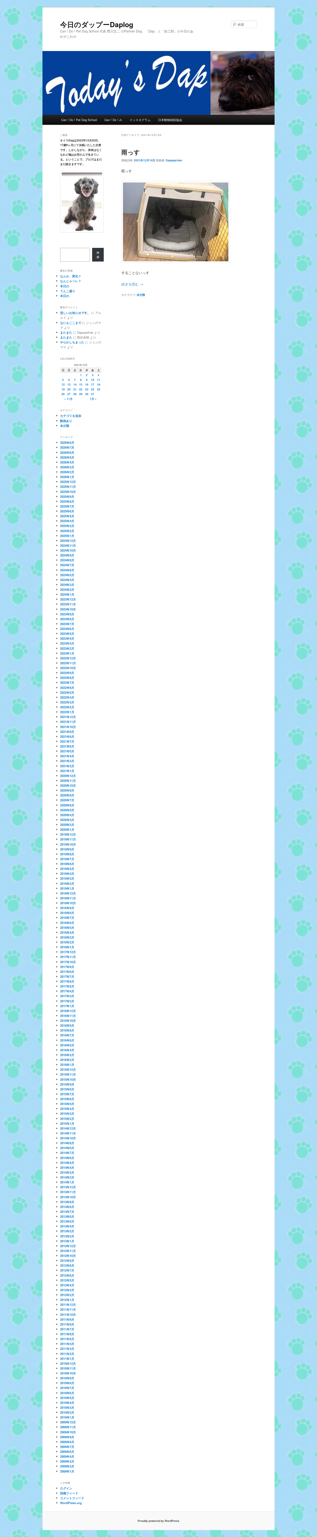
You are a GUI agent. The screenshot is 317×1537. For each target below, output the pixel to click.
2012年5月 (67, 1280)
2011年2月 (67, 1354)
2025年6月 (67, 511)
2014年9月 (67, 1143)
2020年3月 (67, 820)
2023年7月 (67, 624)
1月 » (93, 399)
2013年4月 (67, 1226)
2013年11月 (68, 1192)
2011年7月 (67, 1329)
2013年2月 (67, 1236)
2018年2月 (67, 942)
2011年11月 (68, 1309)
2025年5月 (67, 516)
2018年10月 (68, 903)
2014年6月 (67, 1158)
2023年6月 (67, 628)
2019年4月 (67, 873)
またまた (66, 332)
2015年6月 (67, 1099)
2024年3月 (67, 584)
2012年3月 (67, 1290)
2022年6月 (67, 687)
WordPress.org (71, 1503)
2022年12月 (68, 658)
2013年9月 (67, 1202)
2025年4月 (67, 521)
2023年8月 (67, 619)
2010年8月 (67, 1383)
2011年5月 (67, 1339)
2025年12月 (68, 481)
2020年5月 (67, 810)
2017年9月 (67, 967)
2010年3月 (67, 1407)
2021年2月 (67, 766)
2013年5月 (67, 1221)
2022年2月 (67, 707)
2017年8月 (67, 971)
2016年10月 (68, 1020)
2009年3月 (67, 1461)
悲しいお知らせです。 (75, 312)
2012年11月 (68, 1251)
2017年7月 (67, 976)
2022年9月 (67, 673)
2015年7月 (67, 1094)
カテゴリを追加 (70, 415)
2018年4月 (67, 932)
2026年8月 (67, 442)
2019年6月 (67, 864)
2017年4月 (67, 991)
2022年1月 (67, 712)
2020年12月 (68, 775)
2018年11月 (68, 898)
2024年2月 (67, 589)
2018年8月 (67, 913)
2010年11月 (68, 1368)
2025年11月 (68, 486)
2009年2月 (67, 1466)
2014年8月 (67, 1148)
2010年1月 (67, 1417)
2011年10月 (68, 1314)
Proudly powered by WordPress (158, 1521)
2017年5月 (67, 986)
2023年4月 (67, 638)
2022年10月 (68, 668)
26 (63, 394)
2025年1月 (67, 536)
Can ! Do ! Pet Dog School (79, 120)
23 (86, 389)
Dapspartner (174, 160)
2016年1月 (67, 1064)
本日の (64, 286)
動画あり (66, 421)
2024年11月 (68, 545)
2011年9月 (67, 1319)
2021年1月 (67, 771)
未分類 (141, 295)
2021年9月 (67, 731)
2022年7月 (67, 682)
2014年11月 (68, 1133)
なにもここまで (70, 322)
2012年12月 (68, 1246)
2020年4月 (67, 815)
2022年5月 (67, 692)
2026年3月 (67, 467)
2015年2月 (67, 1118)
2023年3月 (67, 643)
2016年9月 (67, 1025)
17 (92, 384)
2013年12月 (68, 1187)
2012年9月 (67, 1260)
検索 (98, 254)
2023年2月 (67, 648)
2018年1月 (67, 947)
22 (80, 389)
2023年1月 (67, 653)
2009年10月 (68, 1432)
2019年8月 (67, 854)
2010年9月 (67, 1378)
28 (75, 394)
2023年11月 (68, 604)
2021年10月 (68, 727)
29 (80, 394)
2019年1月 (67, 888)
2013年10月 (68, 1197)
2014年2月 (67, 1177)
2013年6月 (67, 1216)
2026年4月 (67, 462)
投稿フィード (69, 1493)
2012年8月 (67, 1265)
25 (98, 389)
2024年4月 (67, 580)
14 (75, 384)
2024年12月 (68, 540)
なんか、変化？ (70, 276)
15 (80, 384)
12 (63, 384)
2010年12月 (68, 1363)
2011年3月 (67, 1348)
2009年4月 (67, 1456)
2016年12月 (68, 1011)
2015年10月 (68, 1079)
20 (69, 389)
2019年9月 (67, 849)
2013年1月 (67, 1241)
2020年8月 (67, 795)
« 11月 (68, 399)
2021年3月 (67, 761)
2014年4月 (67, 1167)
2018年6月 (67, 922)
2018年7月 (67, 917)
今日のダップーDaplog (96, 24)
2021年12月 (68, 717)
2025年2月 (67, 531)
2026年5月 (67, 457)
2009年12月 (68, 1422)
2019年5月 (67, 868)
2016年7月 (67, 1035)
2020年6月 (67, 805)
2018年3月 (67, 937)
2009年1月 (67, 1471)
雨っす (130, 152)
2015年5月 (67, 1104)
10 (92, 380)
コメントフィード (72, 1498)
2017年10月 (68, 962)
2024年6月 (67, 570)
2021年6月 (67, 746)
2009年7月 (67, 1446)
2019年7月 (67, 859)
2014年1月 (67, 1182)
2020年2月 (67, 824)
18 (98, 384)
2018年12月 (68, 893)
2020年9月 (67, 790)
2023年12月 (68, 599)
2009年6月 (67, 1451)
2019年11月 (68, 839)
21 (75, 389)
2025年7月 (67, 506)
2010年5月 (67, 1398)
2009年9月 (67, 1437)
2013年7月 (67, 1211)
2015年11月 (68, 1074)
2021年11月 (68, 721)
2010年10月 (68, 1373)
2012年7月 (67, 1270)
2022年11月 (68, 663)
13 (69, 384)
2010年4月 (67, 1402)
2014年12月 (68, 1128)
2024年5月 (67, 575)
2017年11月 (68, 957)
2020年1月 (67, 829)
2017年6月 (67, 981)
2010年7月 (67, 1388)
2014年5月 (67, 1162)
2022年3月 (67, 702)
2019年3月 (67, 878)
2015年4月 (67, 1108)
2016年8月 (67, 1030)
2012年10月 (68, 1255)
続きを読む (132, 283)
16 (86, 384)
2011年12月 (68, 1304)
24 (92, 389)
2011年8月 (67, 1324)
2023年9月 (67, 614)
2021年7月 (67, 741)
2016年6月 (67, 1040)
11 (98, 380)
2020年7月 (67, 800)
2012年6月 (67, 1275)
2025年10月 (68, 491)
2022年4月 (67, 697)
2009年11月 (68, 1427)
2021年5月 (67, 751)
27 (69, 394)
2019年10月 (68, 844)
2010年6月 (67, 1393)
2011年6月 (67, 1334)
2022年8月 (67, 677)
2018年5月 (67, 927)
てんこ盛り (67, 291)
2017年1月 (67, 1006)
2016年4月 (67, 1050)
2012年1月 (67, 1299)
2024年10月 (68, 550)
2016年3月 (67, 1055)
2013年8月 (67, 1207)
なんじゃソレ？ (70, 281)
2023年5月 (67, 633)
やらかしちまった (72, 342)
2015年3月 (67, 1113)
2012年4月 (67, 1285)
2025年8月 (67, 501)
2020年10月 (68, 785)
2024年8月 (67, 560)
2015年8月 (67, 1089)
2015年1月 (67, 1123)
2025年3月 (67, 526)
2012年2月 (67, 1295)
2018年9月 (67, 908)
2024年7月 (67, 565)
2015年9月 (67, 1084)
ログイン (66, 1488)
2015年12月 (68, 1069)
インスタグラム (140, 120)
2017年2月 (67, 1001)
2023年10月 (68, 609)
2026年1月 (67, 477)
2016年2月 (67, 1060)
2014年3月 (67, 1172)
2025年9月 (67, 496)
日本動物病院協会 (170, 120)
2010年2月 (67, 1412)
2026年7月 (67, 447)
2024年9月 (67, 555)
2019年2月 (67, 883)
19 (63, 389)
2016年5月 (67, 1045)
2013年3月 (67, 1231)
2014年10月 (68, 1138)
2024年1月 (67, 594)
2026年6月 (67, 452)
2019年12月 (68, 834)
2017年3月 (67, 996)
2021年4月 (67, 756)
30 (86, 394)
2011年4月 (67, 1344)
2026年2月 (67, 472)
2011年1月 (67, 1358)
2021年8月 (67, 736)
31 (92, 394)
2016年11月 (68, 1015)
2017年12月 (68, 952)
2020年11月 (68, 780)
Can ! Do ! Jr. (113, 120)
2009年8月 (67, 1442)
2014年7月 (67, 1152)
